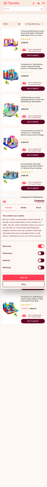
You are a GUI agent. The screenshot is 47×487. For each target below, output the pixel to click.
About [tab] (38, 208)
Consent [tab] (8, 208)
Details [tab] (23, 208)
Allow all (23, 277)
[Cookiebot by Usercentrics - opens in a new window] (34, 201)
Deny (23, 284)
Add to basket (33, 55)
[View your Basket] (39, 3)
